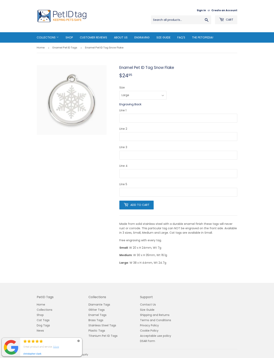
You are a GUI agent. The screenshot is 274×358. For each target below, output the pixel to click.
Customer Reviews (93, 37)
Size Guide (163, 37)
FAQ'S (181, 37)
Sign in (201, 10)
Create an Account (224, 10)
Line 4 (123, 166)
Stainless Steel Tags (102, 325)
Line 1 (122, 110)
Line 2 (123, 129)
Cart (229, 20)
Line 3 (123, 147)
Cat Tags (43, 320)
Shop (69, 37)
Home (41, 47)
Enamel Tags (97, 315)
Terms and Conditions (155, 320)
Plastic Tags (96, 331)
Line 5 (123, 184)
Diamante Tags (99, 305)
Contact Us (148, 305)
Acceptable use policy (155, 336)
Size (122, 87)
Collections (46, 37)
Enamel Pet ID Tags (65, 47)
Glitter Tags (96, 310)
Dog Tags (43, 325)
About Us (121, 37)
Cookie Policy (149, 331)
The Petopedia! (202, 37)
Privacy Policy (149, 325)
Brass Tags (95, 320)
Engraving (142, 37)
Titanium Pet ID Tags (103, 336)
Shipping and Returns (154, 315)
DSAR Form (147, 341)
